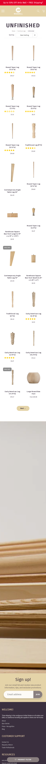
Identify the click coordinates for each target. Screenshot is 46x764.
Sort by (11, 35)
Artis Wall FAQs (6, 760)
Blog (3, 729)
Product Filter (24, 760)
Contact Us (5, 742)
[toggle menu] (3, 11)
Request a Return (7, 745)
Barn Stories (5, 723)
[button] (9, 72)
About (4, 721)
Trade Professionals (8, 747)
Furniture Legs (22, 31)
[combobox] (26, 35)
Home (13, 31)
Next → (23, 408)
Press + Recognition (8, 726)
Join (38, 694)
